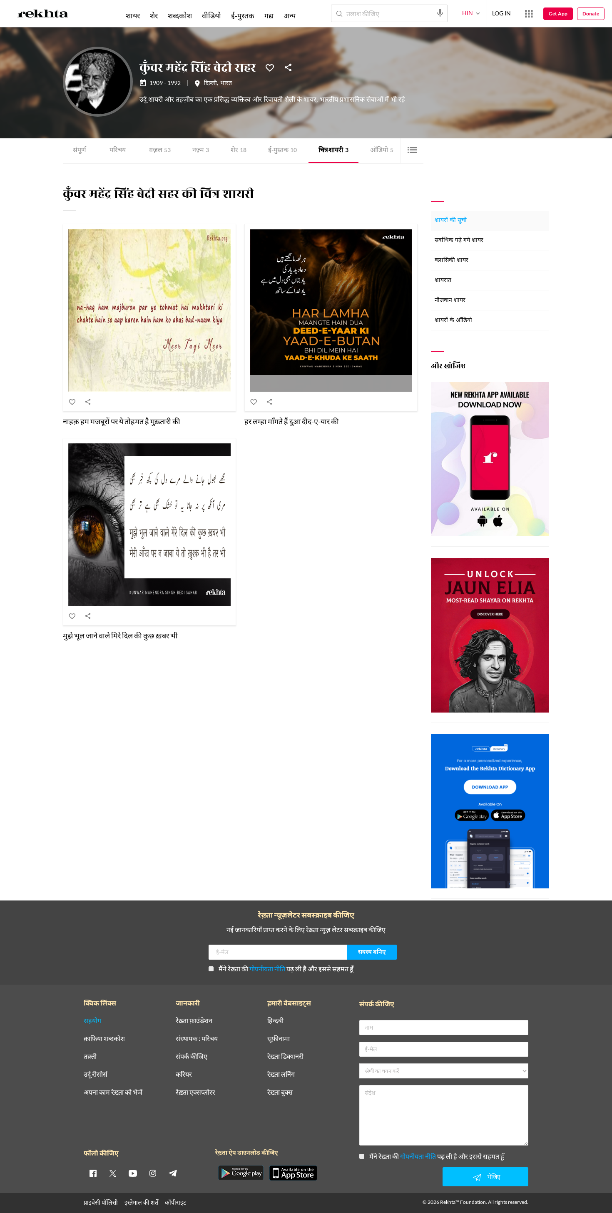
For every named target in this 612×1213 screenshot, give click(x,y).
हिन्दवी (275, 1020)
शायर (133, 15)
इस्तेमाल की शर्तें (141, 1202)
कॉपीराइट (175, 1202)
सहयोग (92, 1020)
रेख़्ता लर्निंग (281, 1074)
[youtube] (132, 1173)
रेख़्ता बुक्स (280, 1092)
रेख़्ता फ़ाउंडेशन (194, 1020)
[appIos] (293, 1172)
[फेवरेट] (269, 67)
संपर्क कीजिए (191, 1056)
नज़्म (200, 150)
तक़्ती (90, 1056)
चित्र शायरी (333, 150)
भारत (226, 84)
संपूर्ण (79, 150)
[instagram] (152, 1173)
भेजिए (493, 1176)
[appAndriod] (240, 1172)
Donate (590, 13)
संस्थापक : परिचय (197, 1038)
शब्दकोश (180, 15)
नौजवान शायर (450, 301)
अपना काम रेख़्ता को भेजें (113, 1092)
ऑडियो (381, 150)
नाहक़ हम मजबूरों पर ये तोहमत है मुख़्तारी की (121, 421)
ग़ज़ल (160, 150)
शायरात (443, 281)
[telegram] (172, 1173)
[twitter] (112, 1173)
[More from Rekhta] (528, 14)
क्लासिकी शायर (451, 261)
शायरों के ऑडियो (453, 321)
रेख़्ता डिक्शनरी (285, 1056)
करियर (184, 1074)
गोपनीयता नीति (267, 969)
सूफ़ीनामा (278, 1038)
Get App (558, 13)
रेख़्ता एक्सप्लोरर (195, 1092)
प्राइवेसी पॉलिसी (101, 1202)
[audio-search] (440, 13)
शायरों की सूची (451, 221)
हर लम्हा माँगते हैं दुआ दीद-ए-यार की (291, 421)
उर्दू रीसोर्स (95, 1074)
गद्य (269, 15)
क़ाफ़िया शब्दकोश (104, 1038)
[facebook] (93, 1173)
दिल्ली (210, 84)
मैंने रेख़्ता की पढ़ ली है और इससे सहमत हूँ (286, 969)
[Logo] (43, 15)
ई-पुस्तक (282, 150)
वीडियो (211, 15)
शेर (238, 150)
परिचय (117, 150)
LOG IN (501, 13)
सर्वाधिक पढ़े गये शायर (459, 241)
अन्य (290, 15)
